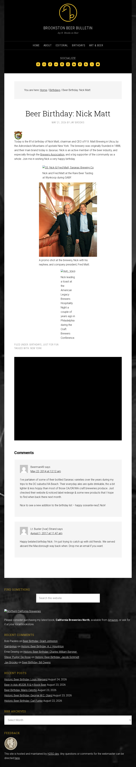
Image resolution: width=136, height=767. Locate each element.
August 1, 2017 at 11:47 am (46, 533)
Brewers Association (52, 154)
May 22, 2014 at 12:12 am (46, 471)
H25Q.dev (53, 753)
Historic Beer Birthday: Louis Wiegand (25, 679)
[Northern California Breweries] (22, 611)
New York (36, 348)
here (17, 758)
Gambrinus (10, 646)
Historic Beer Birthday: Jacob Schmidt (57, 657)
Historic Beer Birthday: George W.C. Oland (28, 695)
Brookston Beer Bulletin (68, 28)
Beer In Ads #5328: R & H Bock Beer (25, 684)
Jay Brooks (11, 662)
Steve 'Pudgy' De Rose (17, 657)
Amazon (113, 620)
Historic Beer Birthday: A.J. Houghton (42, 646)
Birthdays (36, 344)
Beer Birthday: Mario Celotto (20, 690)
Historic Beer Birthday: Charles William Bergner (50, 651)
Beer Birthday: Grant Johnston (40, 641)
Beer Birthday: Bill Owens (36, 662)
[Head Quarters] (10, 749)
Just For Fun (51, 344)
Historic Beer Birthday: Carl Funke (23, 700)
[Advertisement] (68, 398)
